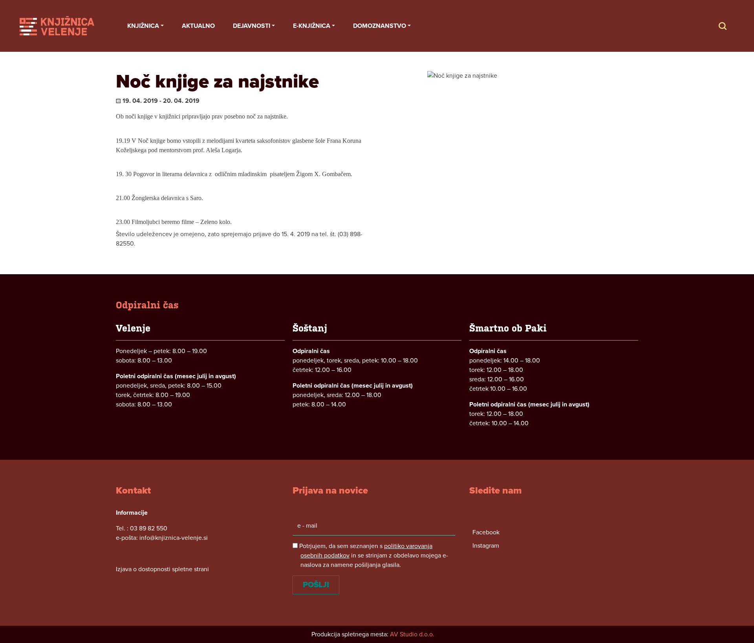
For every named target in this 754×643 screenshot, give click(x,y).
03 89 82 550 (148, 528)
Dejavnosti (251, 26)
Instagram (485, 546)
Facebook (486, 532)
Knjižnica (143, 26)
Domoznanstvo (379, 26)
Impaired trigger (730, 26)
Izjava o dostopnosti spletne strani (162, 569)
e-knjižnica (311, 26)
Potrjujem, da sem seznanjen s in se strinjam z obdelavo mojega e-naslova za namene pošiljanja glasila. (373, 555)
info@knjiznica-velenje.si (173, 538)
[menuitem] (145, 26)
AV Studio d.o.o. (412, 634)
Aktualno (198, 26)
